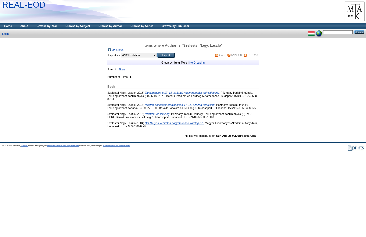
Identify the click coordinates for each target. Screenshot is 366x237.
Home (8, 26)
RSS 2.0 (253, 55)
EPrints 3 (24, 146)
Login (5, 33)
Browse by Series (141, 26)
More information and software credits (116, 146)
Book (122, 69)
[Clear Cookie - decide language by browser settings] (319, 31)
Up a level (118, 50)
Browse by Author (110, 26)
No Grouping (197, 62)
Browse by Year (47, 26)
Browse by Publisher (175, 26)
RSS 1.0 (236, 55)
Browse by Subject (77, 26)
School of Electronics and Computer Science (63, 146)
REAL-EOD (24, 4)
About (24, 26)
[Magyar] (311, 31)
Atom (222, 55)
